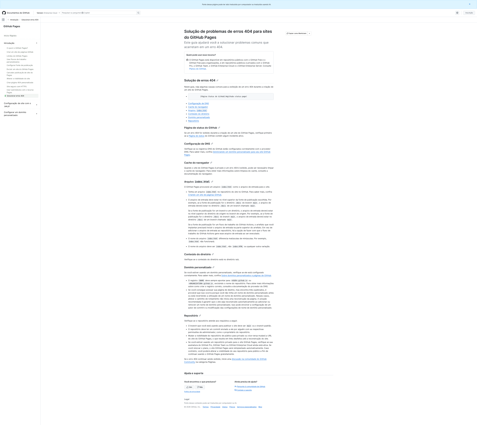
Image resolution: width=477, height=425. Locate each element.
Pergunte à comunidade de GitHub (251, 386)
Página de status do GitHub (200, 127)
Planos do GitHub (197, 69)
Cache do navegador (198, 107)
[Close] (470, 4)
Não (201, 387)
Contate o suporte (244, 390)
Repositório (193, 121)
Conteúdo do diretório (198, 114)
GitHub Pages (11, 26)
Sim (190, 387)
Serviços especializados (247, 407)
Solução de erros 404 (199, 80)
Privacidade (215, 407)
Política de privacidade (192, 391)
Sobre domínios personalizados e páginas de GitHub (246, 275)
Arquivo (197, 110)
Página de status (196, 136)
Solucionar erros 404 (29, 20)
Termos (206, 407)
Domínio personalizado (199, 117)
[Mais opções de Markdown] (309, 33)
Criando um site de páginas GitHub (204, 195)
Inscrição (469, 13)
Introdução (14, 20)
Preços (232, 407)
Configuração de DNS (198, 103)
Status (224, 407)
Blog (260, 407)
